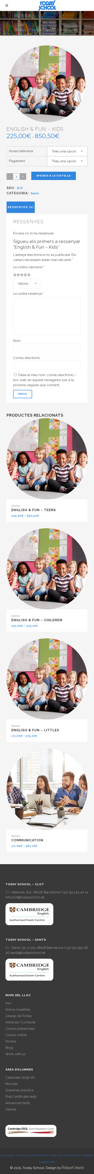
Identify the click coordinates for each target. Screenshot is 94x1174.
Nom (17, 341)
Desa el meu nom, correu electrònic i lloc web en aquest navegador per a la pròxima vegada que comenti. (44, 380)
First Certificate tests (21, 1097)
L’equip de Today (18, 1016)
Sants (50, 30)
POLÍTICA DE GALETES (66, 1155)
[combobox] (67, 151)
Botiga (36, 30)
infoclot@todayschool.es (24, 897)
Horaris (10, 1041)
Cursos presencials (20, 1029)
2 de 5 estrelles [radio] (16, 275)
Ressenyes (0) (21, 207)
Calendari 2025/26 (20, 1077)
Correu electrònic (26, 358)
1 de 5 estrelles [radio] (15, 275)
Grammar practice (19, 1090)
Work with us (15, 1054)
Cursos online (16, 1035)
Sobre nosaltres (17, 1010)
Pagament (17, 161)
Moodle (11, 1084)
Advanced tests (17, 1103)
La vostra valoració (29, 267)
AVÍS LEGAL (7, 1155)
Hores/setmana (21, 151)
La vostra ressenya (28, 294)
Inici (8, 1003)
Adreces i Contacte (20, 1022)
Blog (9, 1048)
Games (10, 1109)
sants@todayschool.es (27, 953)
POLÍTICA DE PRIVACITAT (33, 1155)
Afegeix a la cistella (54, 175)
